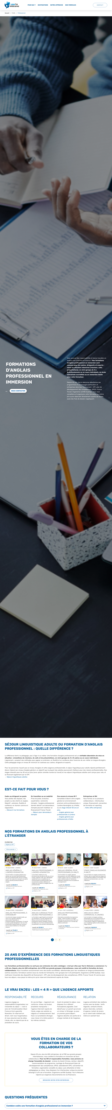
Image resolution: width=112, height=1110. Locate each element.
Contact (100, 5)
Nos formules (70, 5)
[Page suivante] (59, 939)
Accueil (7, 13)
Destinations (43, 5)
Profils (13, 13)
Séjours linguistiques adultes (17, 777)
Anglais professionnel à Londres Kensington (42, 871)
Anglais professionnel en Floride (68, 914)
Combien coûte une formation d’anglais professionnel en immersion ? (39, 1106)
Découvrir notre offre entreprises (56, 1080)
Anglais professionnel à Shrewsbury (16, 914)
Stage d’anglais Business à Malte (95, 871)
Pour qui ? (32, 5)
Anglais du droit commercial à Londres (94, 914)
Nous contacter (18, 391)
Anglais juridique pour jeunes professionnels (42, 914)
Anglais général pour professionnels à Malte (68, 871)
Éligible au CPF (10, 844)
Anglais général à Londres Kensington (14, 871)
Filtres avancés (10, 849)
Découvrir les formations (15, 810)
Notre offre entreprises (93, 808)
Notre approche (56, 5)
